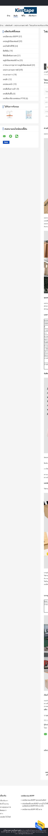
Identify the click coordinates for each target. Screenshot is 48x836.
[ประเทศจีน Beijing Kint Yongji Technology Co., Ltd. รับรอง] (9, 115)
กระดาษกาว (8, 75)
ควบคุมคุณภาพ (5, 807)
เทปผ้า (5, 79)
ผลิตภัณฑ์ (8, 25)
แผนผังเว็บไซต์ (5, 817)
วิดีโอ (23, 16)
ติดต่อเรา (3, 810)
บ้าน (8, 16)
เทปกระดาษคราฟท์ (21, 25)
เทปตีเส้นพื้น (8, 94)
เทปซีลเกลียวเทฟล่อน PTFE (14, 98)
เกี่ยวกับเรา (32, 16)
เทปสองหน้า (8, 84)
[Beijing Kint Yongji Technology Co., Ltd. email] (6, 136)
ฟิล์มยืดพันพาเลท (10, 55)
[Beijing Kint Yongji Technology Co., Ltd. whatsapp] (12, 136)
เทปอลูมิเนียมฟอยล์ (10, 41)
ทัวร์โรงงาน (4, 804)
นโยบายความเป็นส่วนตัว (12, 830)
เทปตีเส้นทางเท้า (9, 89)
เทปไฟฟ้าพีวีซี (8, 46)
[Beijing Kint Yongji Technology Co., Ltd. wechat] (18, 136)
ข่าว (1, 814)
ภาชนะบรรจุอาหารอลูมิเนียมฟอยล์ (17, 65)
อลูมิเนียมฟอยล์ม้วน (11, 60)
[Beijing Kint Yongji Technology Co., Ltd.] (24, 10)
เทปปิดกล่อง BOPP (10, 36)
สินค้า (16, 16)
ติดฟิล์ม (6, 51)
